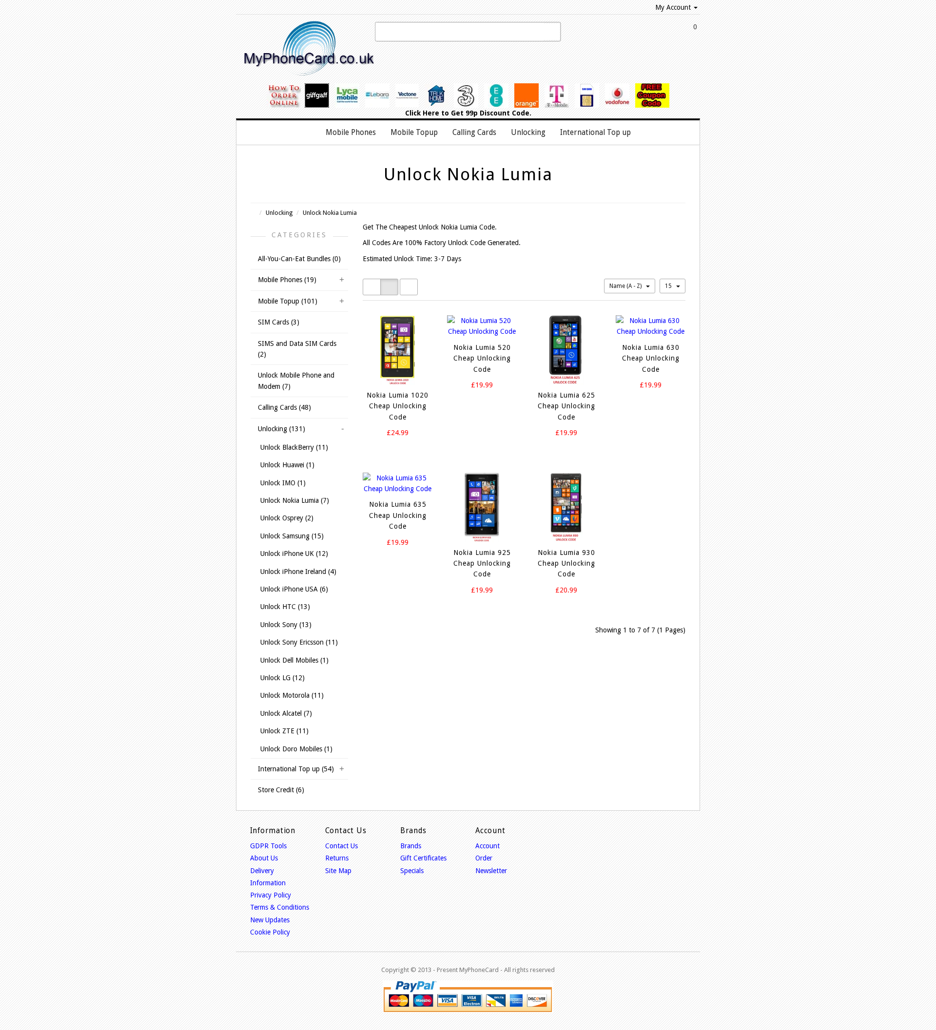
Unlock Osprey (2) (286, 518)
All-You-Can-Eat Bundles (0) (299, 259)
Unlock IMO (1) (283, 483)
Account (487, 846)
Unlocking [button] (528, 132)
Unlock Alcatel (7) (286, 713)
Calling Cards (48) (284, 407)
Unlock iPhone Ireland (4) (298, 571)
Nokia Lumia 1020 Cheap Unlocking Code (398, 406)
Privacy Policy (270, 895)
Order (483, 858)
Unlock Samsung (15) (292, 536)
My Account (673, 7)
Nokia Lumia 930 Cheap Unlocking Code (566, 563)
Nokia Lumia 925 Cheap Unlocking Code (482, 563)
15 (669, 286)
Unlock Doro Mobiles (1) (296, 749)
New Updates (270, 920)
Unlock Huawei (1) (287, 465)
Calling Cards (474, 132)
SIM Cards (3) (278, 322)
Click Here (422, 113)
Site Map (338, 871)
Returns (337, 858)
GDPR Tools (268, 846)
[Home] (308, 132)
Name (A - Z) (626, 286)
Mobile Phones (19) (287, 280)
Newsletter (491, 871)
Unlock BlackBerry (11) (294, 447)
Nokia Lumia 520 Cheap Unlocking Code (482, 358)
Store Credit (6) (281, 790)
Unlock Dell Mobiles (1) (294, 660)
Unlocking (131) (281, 429)
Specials (412, 871)
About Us (264, 858)
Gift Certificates (423, 858)
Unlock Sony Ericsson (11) (299, 642)
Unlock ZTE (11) (284, 731)
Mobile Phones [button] (351, 132)
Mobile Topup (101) (287, 301)
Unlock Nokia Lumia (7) (294, 500)
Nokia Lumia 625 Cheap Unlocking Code (566, 406)
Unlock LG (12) (282, 678)
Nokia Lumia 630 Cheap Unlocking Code (651, 358)
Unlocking (279, 212)
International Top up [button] (595, 132)
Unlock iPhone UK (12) (294, 553)
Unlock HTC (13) (285, 606)
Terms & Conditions (279, 907)
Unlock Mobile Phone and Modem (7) (296, 380)
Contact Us (341, 846)
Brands (410, 846)
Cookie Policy (270, 932)
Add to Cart (389, 450)
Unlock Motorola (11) (292, 695)
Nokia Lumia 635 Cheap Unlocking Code (398, 515)
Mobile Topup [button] (414, 132)
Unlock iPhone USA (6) (294, 589)
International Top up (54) (296, 769)
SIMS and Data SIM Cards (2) (297, 349)
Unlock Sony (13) (286, 625)
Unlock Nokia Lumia (330, 212)
